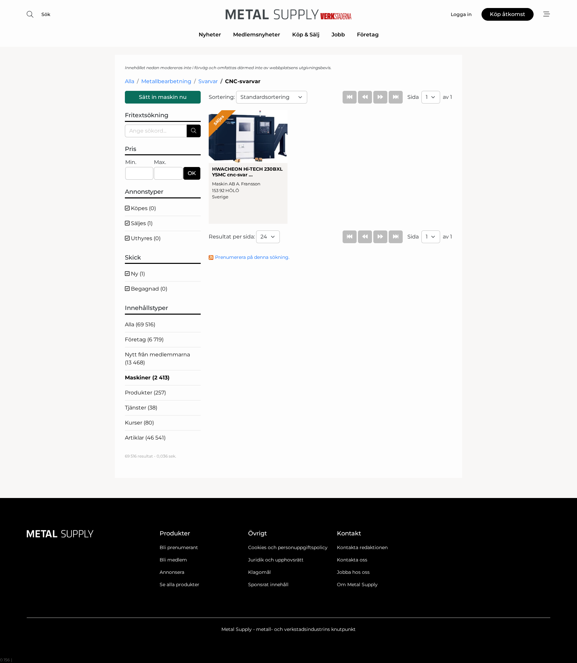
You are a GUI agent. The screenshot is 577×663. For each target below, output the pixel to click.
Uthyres (145, 238)
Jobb (338, 34)
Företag (368, 34)
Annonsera (172, 572)
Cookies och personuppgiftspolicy (288, 547)
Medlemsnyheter (256, 34)
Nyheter (210, 34)
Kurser (139, 423)
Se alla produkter (179, 585)
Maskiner (147, 377)
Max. (160, 162)
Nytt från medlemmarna (157, 358)
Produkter (145, 392)
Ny (137, 274)
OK (192, 173)
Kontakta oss (352, 560)
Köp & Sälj (306, 34)
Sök (45, 14)
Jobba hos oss (353, 572)
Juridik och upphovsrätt (276, 560)
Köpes (143, 208)
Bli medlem (173, 560)
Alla (129, 81)
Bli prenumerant (179, 547)
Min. (130, 162)
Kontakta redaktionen (362, 547)
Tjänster (141, 407)
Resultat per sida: (232, 236)
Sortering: (222, 97)
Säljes (141, 223)
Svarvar (208, 81)
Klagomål (259, 572)
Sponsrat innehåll (268, 585)
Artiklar (145, 438)
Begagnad (148, 289)
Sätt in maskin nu (163, 97)
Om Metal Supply (357, 585)
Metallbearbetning (166, 81)
